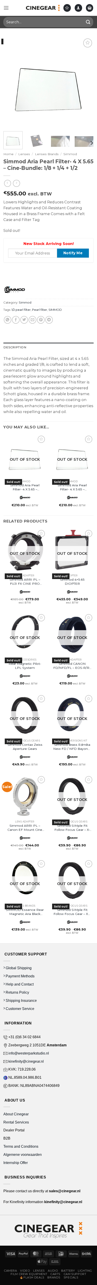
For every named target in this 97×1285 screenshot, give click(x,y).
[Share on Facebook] (16, 320)
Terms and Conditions (20, 1146)
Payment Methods (20, 976)
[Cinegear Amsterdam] (43, 8)
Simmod (70, 154)
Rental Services (16, 1122)
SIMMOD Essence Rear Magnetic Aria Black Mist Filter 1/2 (25, 912)
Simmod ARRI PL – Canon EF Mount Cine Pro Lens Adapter (24, 828)
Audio (53, 1270)
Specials (71, 1277)
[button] (6, 8)
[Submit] (88, 22)
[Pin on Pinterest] (41, 320)
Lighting (85, 1270)
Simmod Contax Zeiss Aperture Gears (24, 747)
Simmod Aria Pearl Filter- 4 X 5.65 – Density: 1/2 (24, 487)
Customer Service (19, 1009)
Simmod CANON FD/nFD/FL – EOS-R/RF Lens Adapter (72, 666)
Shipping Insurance (21, 1000)
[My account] (78, 8)
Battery (68, 1270)
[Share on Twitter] (24, 320)
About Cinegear (16, 1114)
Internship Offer (15, 1163)
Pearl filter (39, 309)
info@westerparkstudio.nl (28, 1053)
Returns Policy (17, 992)
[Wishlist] (67, 8)
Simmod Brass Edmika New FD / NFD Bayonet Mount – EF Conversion (72, 747)
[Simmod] (14, 290)
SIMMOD (55, 309)
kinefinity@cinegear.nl (25, 1061)
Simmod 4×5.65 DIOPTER (72, 581)
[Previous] (11, 83)
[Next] (86, 83)
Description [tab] (14, 347)
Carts (55, 1274)
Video (25, 1270)
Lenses (24, 154)
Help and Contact (19, 984)
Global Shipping (18, 968)
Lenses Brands (47, 154)
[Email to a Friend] (32, 320)
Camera (10, 1270)
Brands (53, 1277)
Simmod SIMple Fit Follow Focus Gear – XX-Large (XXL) (72, 912)
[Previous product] (16, 183)
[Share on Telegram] (49, 320)
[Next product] (7, 183)
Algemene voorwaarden (23, 1154)
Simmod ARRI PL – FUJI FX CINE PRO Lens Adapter (24, 582)
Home (8, 154)
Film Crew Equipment (29, 1274)
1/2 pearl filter (21, 309)
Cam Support (75, 1274)
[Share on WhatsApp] (8, 320)
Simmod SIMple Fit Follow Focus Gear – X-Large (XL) (72, 828)
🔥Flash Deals (32, 1277)
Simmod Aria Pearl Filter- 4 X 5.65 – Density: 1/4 (72, 487)
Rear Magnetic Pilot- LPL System (25, 666)
